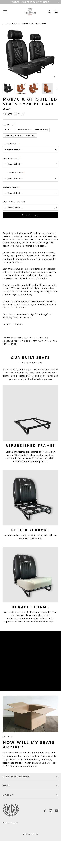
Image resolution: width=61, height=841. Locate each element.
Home (5, 23)
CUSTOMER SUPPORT (16, 777)
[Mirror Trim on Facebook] (44, 810)
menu (6, 786)
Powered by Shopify (10, 823)
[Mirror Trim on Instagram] (50, 810)
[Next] (56, 88)
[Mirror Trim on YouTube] (56, 810)
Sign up (8, 795)
